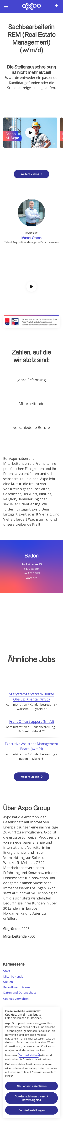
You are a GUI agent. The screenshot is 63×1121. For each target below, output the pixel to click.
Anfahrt (31, 578)
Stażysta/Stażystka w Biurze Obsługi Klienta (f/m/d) (31, 696)
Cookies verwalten (16, 999)
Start (6, 971)
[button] (56, 6)
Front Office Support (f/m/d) (31, 721)
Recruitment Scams (16, 987)
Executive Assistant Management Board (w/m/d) (31, 746)
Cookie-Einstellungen (32, 1110)
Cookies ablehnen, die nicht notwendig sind (31, 1098)
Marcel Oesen (31, 238)
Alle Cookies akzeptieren (32, 1086)
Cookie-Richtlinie (29, 1055)
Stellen (8, 982)
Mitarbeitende (13, 976)
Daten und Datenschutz (19, 992)
